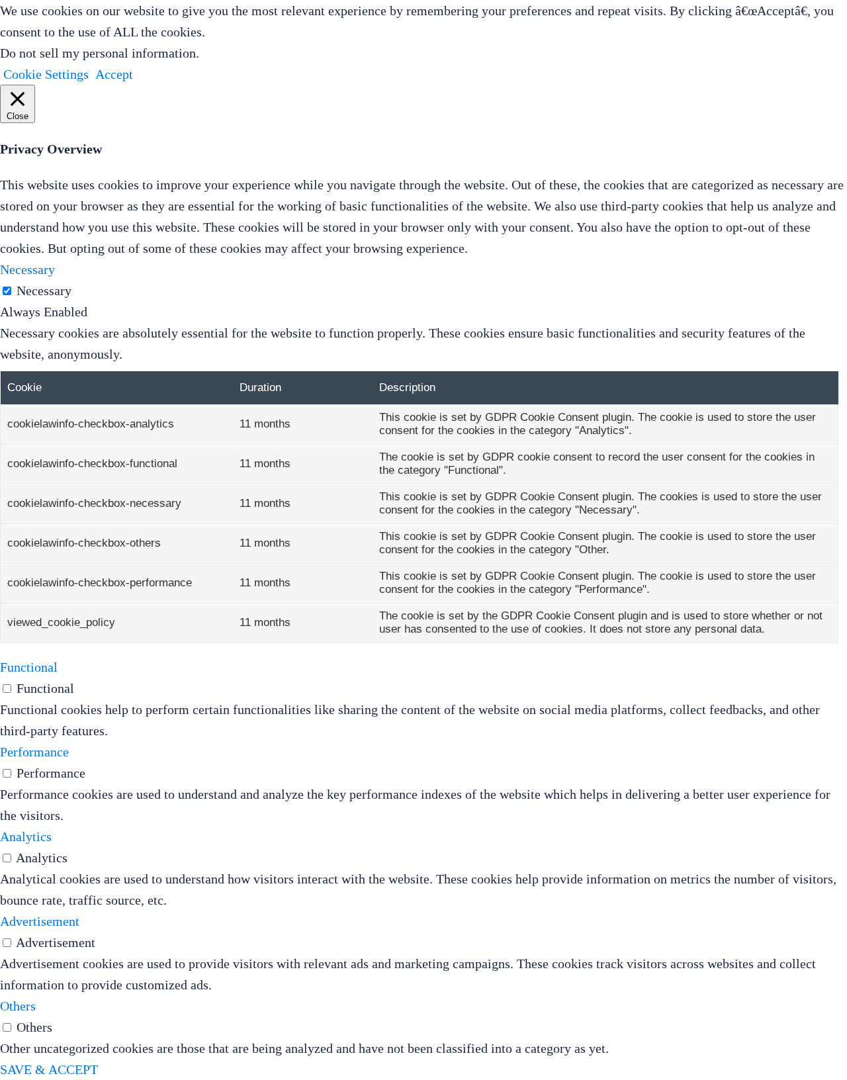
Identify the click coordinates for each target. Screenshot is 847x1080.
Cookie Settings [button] (46, 74)
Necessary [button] (27, 269)
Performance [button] (34, 751)
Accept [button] (114, 74)
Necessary (44, 290)
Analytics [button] (26, 836)
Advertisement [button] (39, 921)
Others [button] (18, 1006)
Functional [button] (29, 667)
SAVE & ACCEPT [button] (49, 1069)
